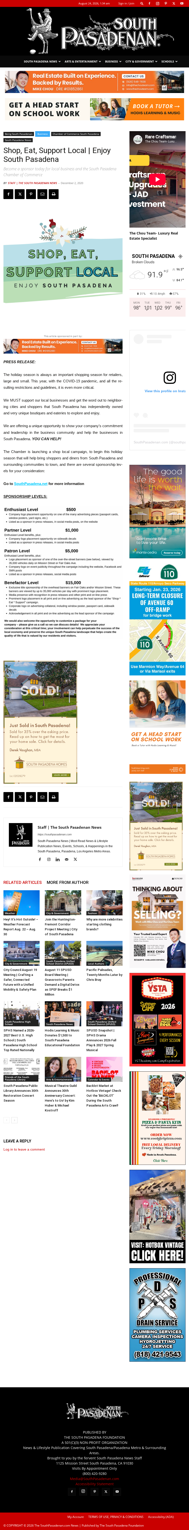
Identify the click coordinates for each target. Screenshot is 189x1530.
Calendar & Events (99, 1079)
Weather (10, 913)
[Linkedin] (59, 860)
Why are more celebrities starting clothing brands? (104, 924)
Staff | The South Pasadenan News (32, 183)
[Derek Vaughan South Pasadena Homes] (40, 722)
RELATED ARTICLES (22, 882)
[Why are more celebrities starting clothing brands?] (104, 902)
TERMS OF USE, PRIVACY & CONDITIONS (115, 1517)
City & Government (140, 61)
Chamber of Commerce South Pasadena (76, 134)
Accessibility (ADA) (161, 1517)
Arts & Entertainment (81, 61)
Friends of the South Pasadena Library (17, 1078)
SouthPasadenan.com (151, 442)
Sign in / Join (126, 3)
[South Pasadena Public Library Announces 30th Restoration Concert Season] (21, 1069)
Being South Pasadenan (18, 134)
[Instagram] (157, 3)
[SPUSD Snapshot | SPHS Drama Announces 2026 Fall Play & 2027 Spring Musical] (104, 1013)
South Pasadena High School (18, 1023)
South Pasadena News (40, 61)
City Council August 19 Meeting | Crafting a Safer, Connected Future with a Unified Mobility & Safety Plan (20, 979)
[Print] (54, 194)
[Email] (42, 194)
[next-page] (14, 1120)
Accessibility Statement (95, 1484)
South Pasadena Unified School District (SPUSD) (60, 962)
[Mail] (68, 860)
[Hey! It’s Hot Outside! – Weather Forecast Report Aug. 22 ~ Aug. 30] (21, 902)
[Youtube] (182, 3)
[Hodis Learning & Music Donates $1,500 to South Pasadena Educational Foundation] (63, 1013)
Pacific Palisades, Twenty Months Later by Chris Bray (104, 975)
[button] (142, 3)
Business (111, 61)
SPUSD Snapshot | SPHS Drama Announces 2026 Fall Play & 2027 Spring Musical (101, 1040)
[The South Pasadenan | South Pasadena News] (94, 31)
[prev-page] (6, 1120)
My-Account (75, 1517)
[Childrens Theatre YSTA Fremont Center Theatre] (157, 1065)
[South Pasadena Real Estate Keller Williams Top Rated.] (94, 82)
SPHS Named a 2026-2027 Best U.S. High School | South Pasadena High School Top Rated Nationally (20, 1040)
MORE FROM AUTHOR (68, 882)
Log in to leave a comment (24, 1149)
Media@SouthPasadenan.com (94, 1478)
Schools (167, 61)
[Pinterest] (165, 3)
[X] (173, 3)
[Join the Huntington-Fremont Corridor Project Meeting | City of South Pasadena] (63, 902)
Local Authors (96, 963)
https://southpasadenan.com (55, 834)
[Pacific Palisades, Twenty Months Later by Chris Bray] (104, 953)
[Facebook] (149, 3)
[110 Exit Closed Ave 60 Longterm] (157, 674)
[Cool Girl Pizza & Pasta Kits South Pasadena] (157, 1163)
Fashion (92, 913)
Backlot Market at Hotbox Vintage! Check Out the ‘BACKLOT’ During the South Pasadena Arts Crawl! (103, 1095)
